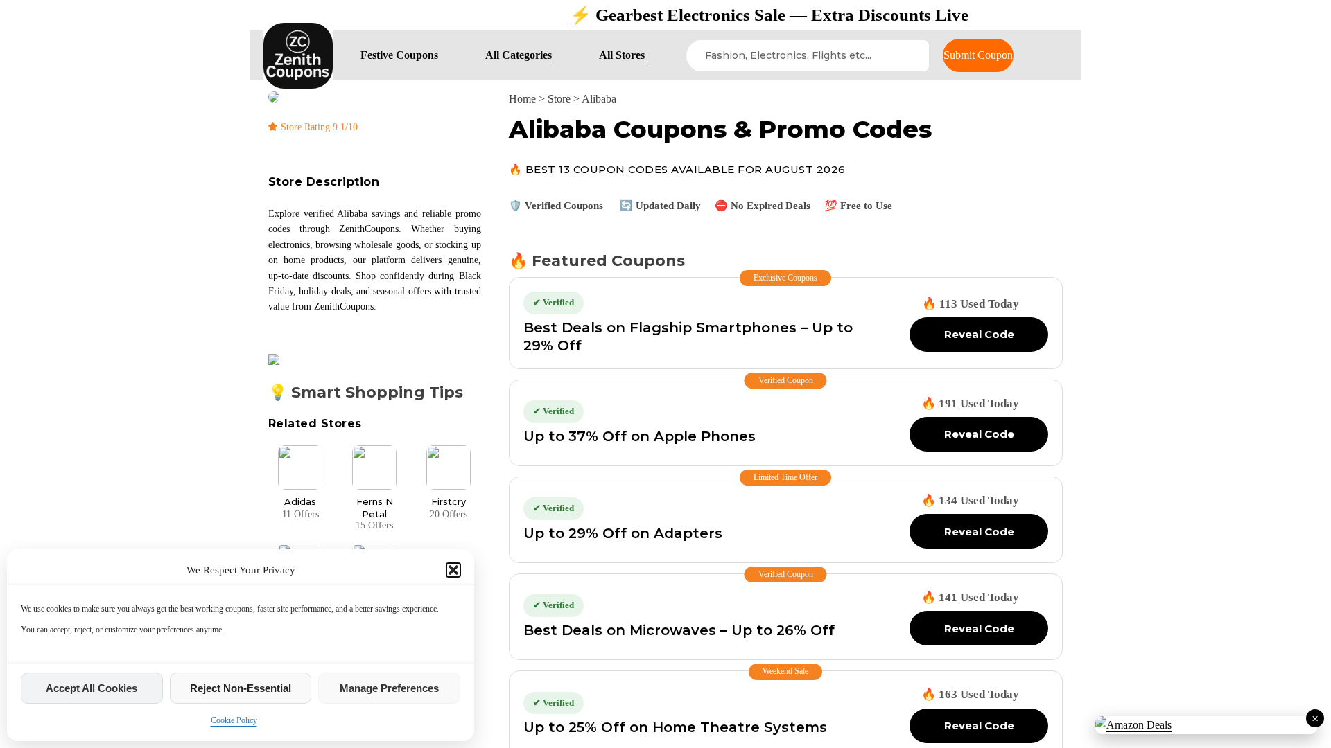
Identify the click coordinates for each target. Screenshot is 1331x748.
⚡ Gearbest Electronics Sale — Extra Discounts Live (666, 15)
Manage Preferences (389, 688)
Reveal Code (979, 334)
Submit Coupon (978, 55)
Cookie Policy (234, 720)
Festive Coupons (399, 55)
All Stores (622, 55)
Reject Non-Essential (240, 688)
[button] (453, 570)
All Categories (518, 55)
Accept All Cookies (91, 688)
